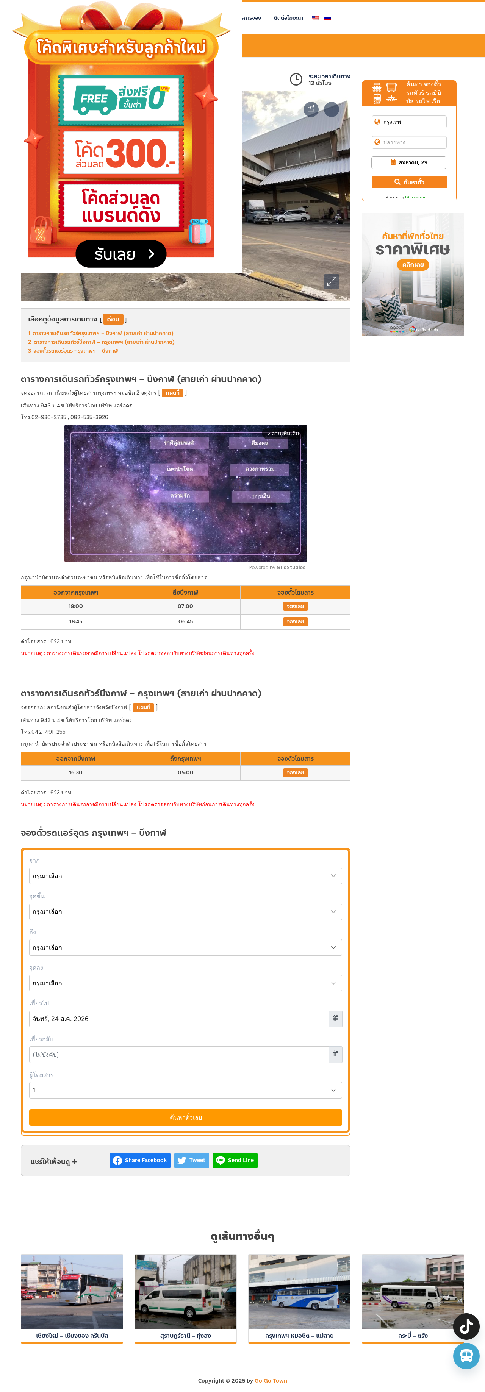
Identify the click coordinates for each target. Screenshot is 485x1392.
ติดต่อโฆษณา (288, 18)
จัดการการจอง (245, 18)
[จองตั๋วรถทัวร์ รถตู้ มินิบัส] (466, 1356)
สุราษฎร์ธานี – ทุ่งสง (185, 1336)
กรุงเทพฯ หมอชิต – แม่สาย (299, 1336)
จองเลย (295, 606)
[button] (331, 281)
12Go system (415, 197)
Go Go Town (271, 1381)
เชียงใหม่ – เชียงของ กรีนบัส (72, 1336)
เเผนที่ (173, 393)
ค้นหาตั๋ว (414, 182)
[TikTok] (466, 1326)
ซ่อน (113, 319)
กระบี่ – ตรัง (413, 1336)
